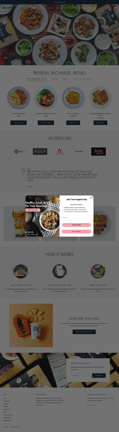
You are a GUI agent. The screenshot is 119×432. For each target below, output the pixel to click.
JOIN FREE (76, 225)
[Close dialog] (91, 197)
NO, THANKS (76, 231)
